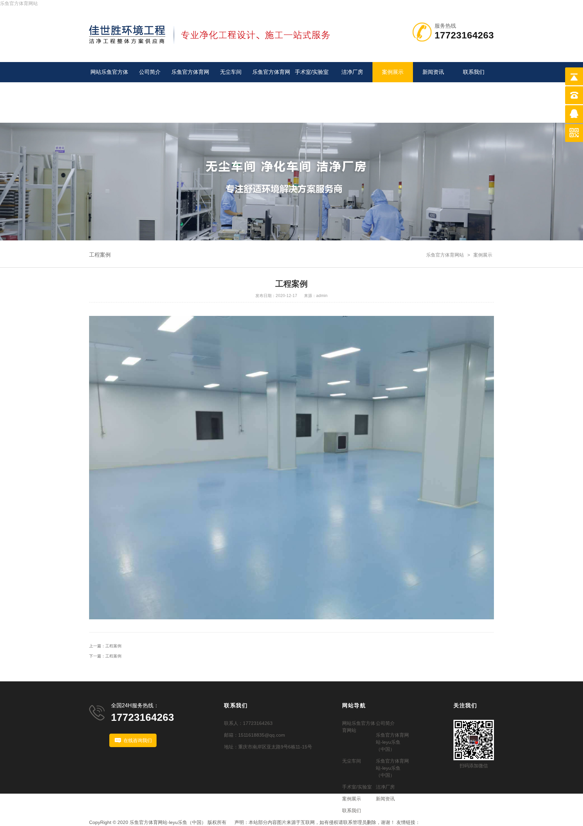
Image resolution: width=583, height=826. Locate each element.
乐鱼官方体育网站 (19, 3)
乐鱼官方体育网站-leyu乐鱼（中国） (190, 92)
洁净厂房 (352, 72)
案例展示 (393, 72)
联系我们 (473, 72)
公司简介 (150, 72)
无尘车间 (231, 72)
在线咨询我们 (137, 740)
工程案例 (100, 255)
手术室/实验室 (312, 72)
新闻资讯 (433, 72)
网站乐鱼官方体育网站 (109, 82)
